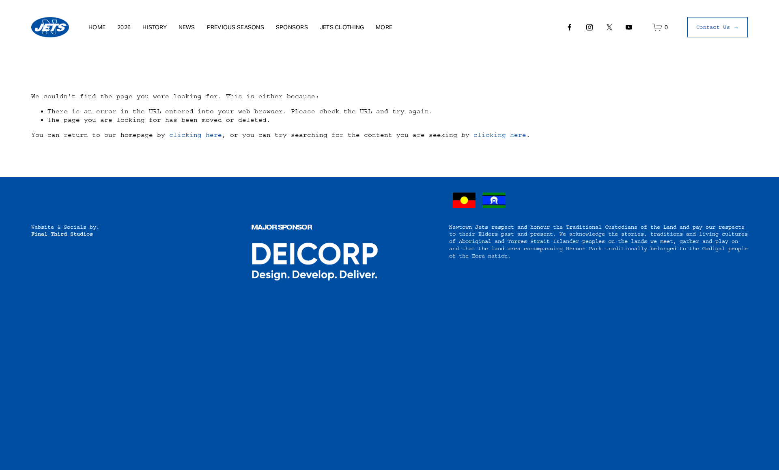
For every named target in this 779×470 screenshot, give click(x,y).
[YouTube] (629, 27)
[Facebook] (570, 27)
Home (96, 27)
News (187, 27)
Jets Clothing (342, 27)
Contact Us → (717, 27)
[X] (609, 27)
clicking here (195, 135)
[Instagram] (589, 27)
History (154, 27)
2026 (124, 27)
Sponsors (292, 27)
